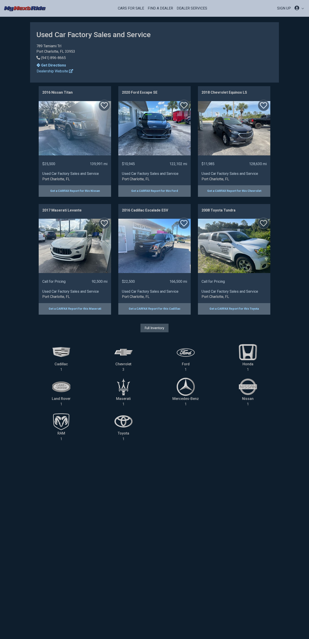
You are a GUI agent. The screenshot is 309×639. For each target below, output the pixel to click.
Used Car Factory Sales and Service (70, 173)
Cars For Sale (131, 8)
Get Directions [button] (53, 65)
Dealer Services (192, 8)
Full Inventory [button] (154, 328)
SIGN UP (284, 8)
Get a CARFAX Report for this (75, 190)
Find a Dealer (160, 8)
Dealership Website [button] (53, 71)
